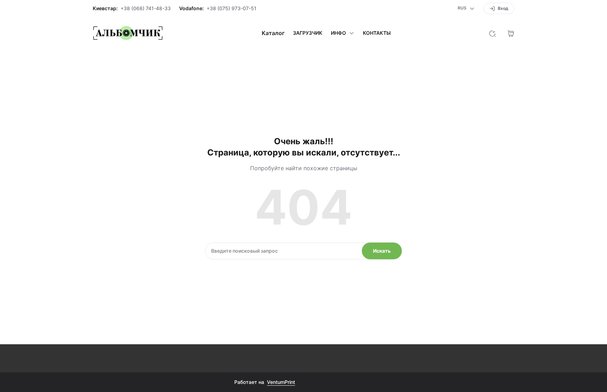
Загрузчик (307, 33)
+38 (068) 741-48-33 (145, 8)
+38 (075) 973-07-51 (231, 8)
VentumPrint (281, 382)
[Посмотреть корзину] (510, 33)
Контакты (377, 33)
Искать (382, 251)
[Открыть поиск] (492, 33)
